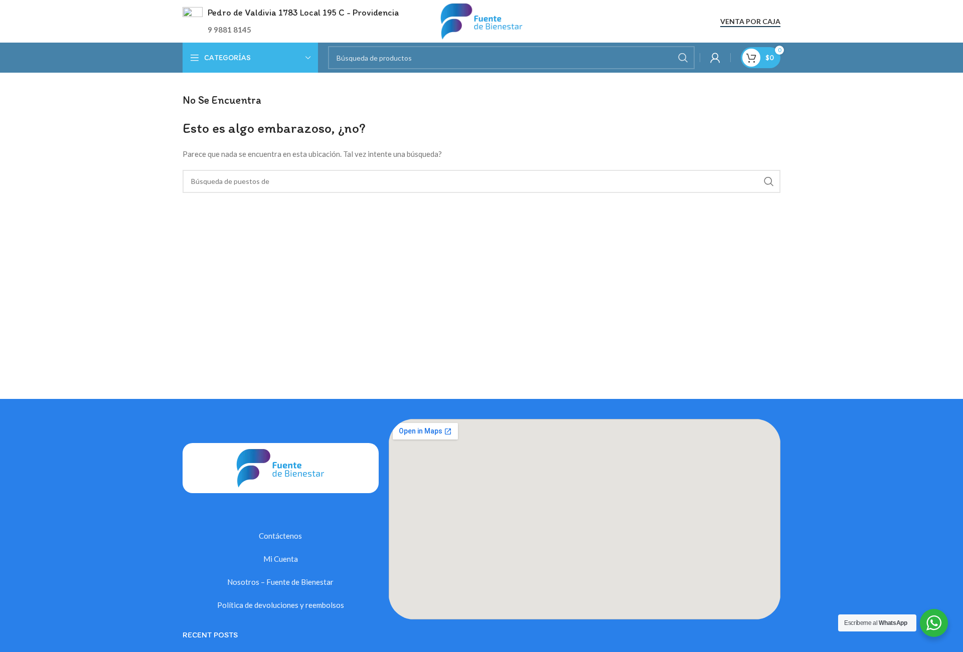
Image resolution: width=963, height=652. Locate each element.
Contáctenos (280, 535)
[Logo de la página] (481, 20)
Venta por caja (750, 22)
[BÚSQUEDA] (683, 57)
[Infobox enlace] (291, 21)
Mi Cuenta (280, 558)
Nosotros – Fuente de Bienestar (280, 581)
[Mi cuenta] (715, 58)
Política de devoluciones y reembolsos (280, 604)
